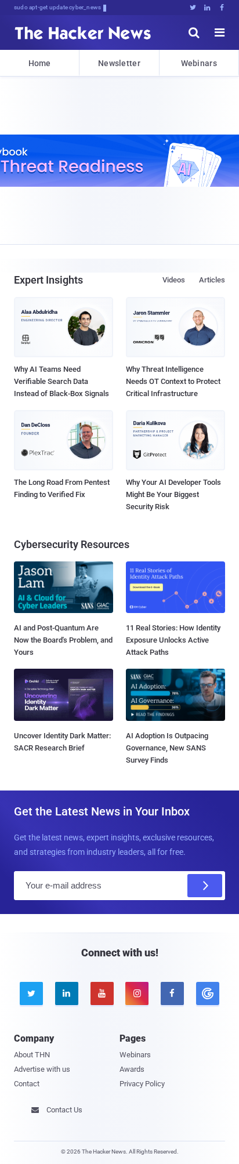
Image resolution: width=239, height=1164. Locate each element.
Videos (173, 279)
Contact (26, 1083)
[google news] (207, 993)
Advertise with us (42, 1069)
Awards (131, 1069)
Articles (212, 279)
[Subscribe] (204, 885)
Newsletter (119, 63)
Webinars (199, 63)
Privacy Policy (142, 1083)
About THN (32, 1054)
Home (39, 63)
